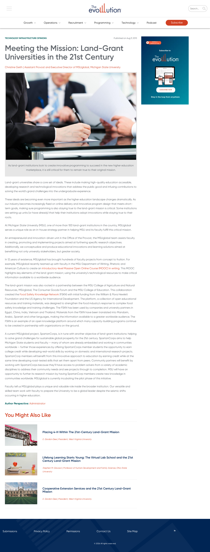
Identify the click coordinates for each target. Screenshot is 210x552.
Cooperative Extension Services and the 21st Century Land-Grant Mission (86, 490)
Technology (129, 22)
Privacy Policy (42, 531)
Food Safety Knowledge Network (39, 294)
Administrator (37, 403)
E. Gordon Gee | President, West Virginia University (67, 439)
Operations (50, 22)
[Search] (204, 8)
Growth (28, 22)
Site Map (132, 531)
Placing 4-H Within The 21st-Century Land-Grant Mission (80, 432)
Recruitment (75, 22)
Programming (102, 22)
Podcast (152, 22)
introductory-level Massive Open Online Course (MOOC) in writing (80, 268)
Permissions (73, 531)
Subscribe (177, 22)
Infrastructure (27, 38)
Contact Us (103, 531)
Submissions (10, 531)
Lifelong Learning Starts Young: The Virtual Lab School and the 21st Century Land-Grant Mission (87, 459)
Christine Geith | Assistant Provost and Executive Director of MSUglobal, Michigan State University (62, 67)
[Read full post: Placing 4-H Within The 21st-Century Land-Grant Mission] (21, 435)
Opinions (42, 38)
